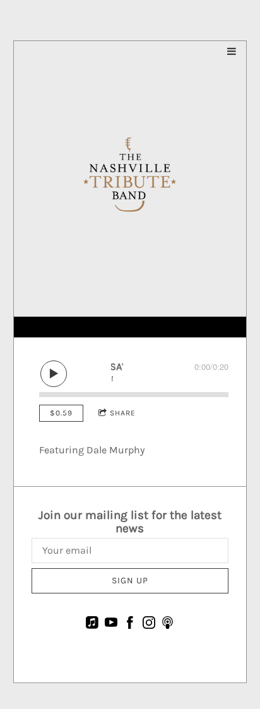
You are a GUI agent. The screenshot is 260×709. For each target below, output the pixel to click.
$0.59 (61, 412)
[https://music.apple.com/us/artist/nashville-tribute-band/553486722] (92, 624)
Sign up (130, 580)
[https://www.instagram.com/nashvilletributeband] (149, 624)
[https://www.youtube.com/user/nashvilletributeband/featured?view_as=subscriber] (111, 624)
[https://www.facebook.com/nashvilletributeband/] (130, 624)
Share (123, 412)
